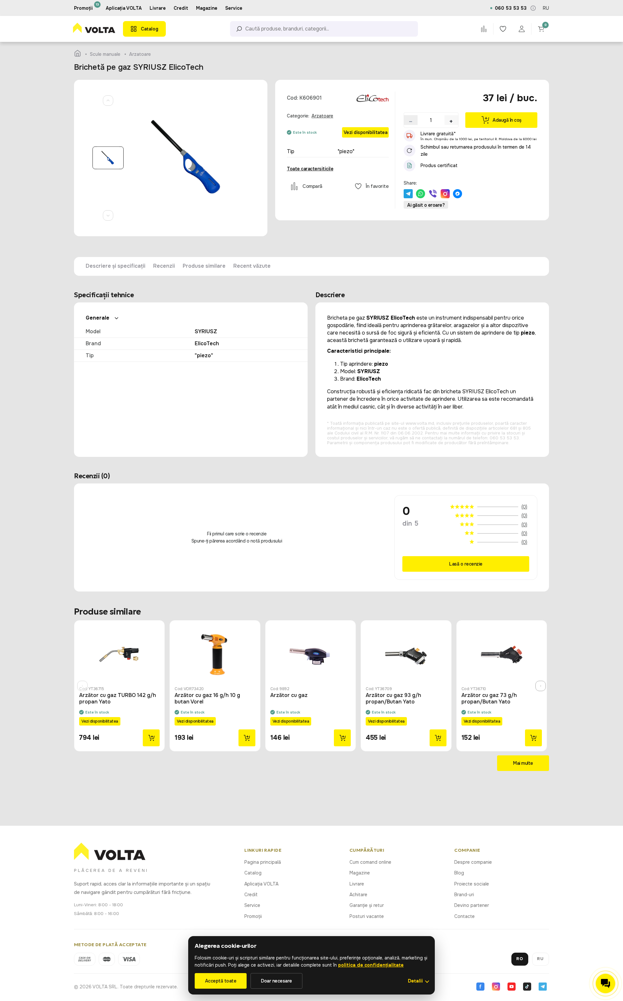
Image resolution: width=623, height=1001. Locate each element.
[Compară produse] (483, 29)
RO (519, 958)
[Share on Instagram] (445, 193)
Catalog (253, 873)
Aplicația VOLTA (124, 8)
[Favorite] (502, 29)
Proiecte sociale (471, 884)
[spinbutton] (431, 120)
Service (252, 905)
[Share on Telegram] (408, 193)
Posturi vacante (366, 916)
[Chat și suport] (605, 983)
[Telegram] (542, 986)
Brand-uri (464, 894)
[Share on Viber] (432, 193)
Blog (459, 873)
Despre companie (473, 862)
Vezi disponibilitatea (365, 132)
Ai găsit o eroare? (426, 205)
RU (546, 8)
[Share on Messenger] (457, 193)
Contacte (464, 916)
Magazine (359, 873)
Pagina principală (262, 862)
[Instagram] (495, 986)
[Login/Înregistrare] (521, 29)
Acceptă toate (221, 981)
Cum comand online (370, 862)
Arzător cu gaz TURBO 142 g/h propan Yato (117, 698)
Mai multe (523, 763)
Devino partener (471, 905)
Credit (251, 894)
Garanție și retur (366, 905)
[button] (411, 120)
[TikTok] (526, 986)
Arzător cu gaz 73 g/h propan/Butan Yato (489, 698)
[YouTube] (511, 986)
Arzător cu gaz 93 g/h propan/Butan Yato (393, 698)
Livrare (356, 884)
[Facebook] (480, 986)
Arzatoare (322, 116)
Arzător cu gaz (289, 695)
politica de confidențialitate (371, 965)
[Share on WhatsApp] (420, 193)
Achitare (358, 894)
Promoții (253, 916)
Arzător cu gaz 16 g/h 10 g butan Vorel (207, 698)
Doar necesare (276, 981)
